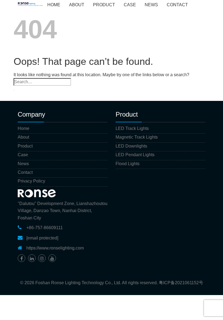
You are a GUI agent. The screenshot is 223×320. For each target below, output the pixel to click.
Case (23, 154)
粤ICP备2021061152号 (181, 282)
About (23, 137)
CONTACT (177, 4)
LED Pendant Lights (135, 154)
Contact (25, 172)
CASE (130, 4)
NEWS (151, 4)
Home (53, 4)
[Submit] (14, 90)
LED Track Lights (132, 128)
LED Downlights (131, 146)
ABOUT (76, 4)
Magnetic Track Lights (137, 137)
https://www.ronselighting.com (55, 248)
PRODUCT (104, 4)
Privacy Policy (31, 181)
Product (25, 146)
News (23, 163)
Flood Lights (128, 163)
